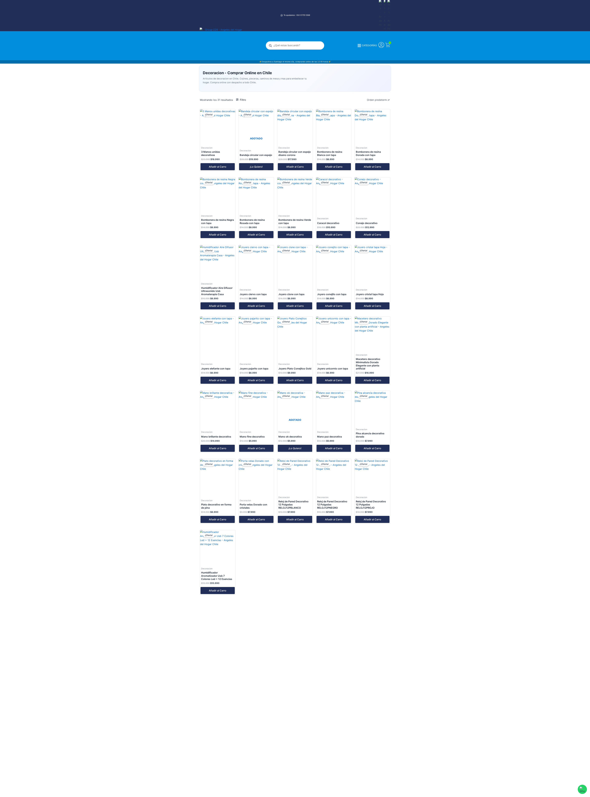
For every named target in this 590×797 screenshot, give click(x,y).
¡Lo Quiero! (256, 166)
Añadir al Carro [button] (217, 166)
